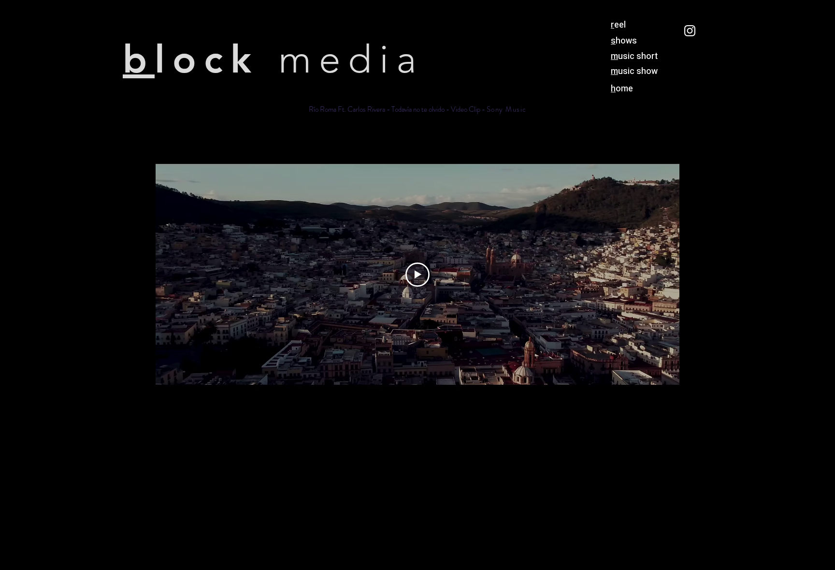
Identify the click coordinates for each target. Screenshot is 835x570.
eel (618, 24)
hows (624, 40)
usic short (634, 56)
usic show (634, 71)
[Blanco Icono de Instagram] (689, 30)
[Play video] (417, 275)
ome (622, 88)
